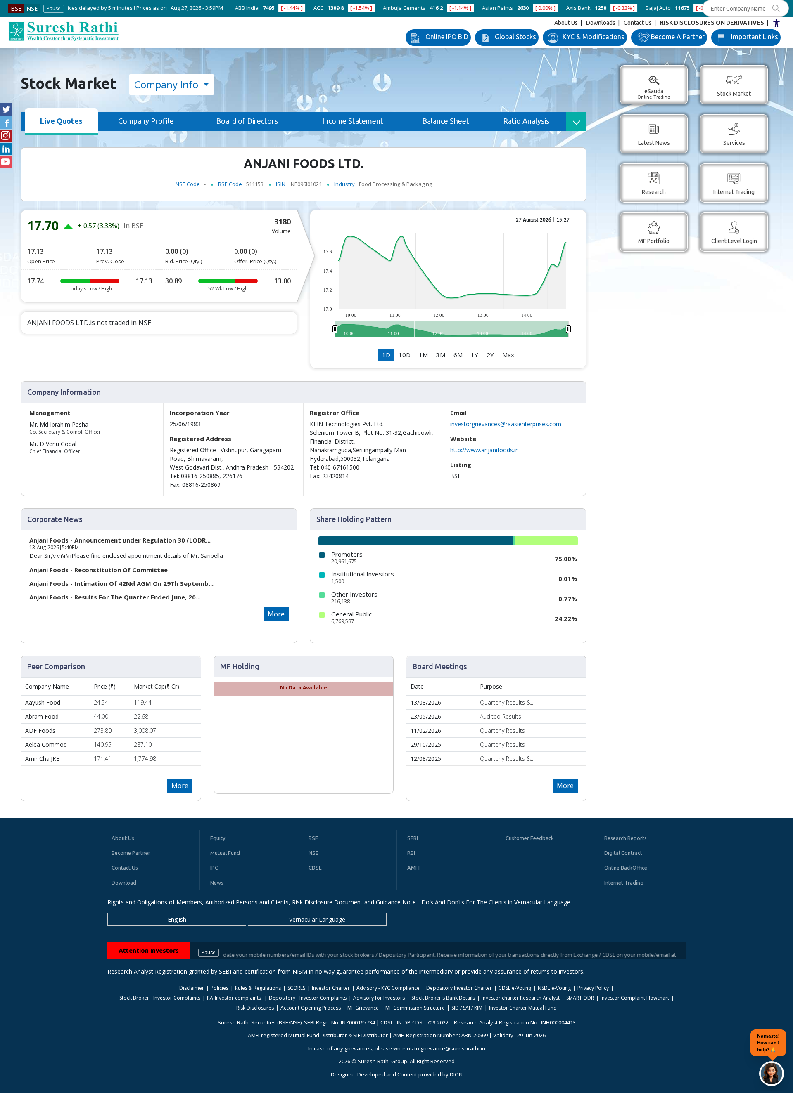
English (177, 919)
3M (440, 355)
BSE (16, 8)
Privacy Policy (593, 987)
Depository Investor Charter (459, 987)
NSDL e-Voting (554, 987)
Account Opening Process (310, 1007)
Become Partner (131, 853)
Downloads (600, 22)
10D (405, 355)
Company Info (167, 84)
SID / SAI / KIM (466, 1007)
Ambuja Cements (327, 8)
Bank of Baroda (671, 8)
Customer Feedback (530, 838)
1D (386, 355)
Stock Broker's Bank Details (443, 997)
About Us (566, 22)
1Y (474, 355)
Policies (219, 987)
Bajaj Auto (581, 8)
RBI (411, 853)
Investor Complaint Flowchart (635, 997)
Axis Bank (501, 8)
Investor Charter (331, 987)
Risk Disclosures (255, 1007)
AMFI (413, 868)
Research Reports (625, 838)
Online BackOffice (625, 868)
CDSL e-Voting (515, 987)
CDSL (315, 868)
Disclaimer (191, 987)
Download (124, 882)
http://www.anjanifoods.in (484, 450)
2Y (490, 355)
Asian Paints (420, 8)
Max (508, 355)
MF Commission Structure (415, 1007)
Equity (217, 838)
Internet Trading (623, 882)
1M (423, 355)
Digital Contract (623, 853)
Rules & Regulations (258, 987)
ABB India (169, 8)
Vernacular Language (317, 919)
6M (458, 355)
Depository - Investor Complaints (308, 997)
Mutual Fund (225, 853)
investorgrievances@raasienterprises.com (505, 424)
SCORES (296, 987)
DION (456, 1074)
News (216, 882)
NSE (32, 8)
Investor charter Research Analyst (521, 997)
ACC (241, 8)
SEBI (412, 838)
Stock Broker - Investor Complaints (159, 997)
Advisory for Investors (379, 997)
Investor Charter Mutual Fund (523, 1007)
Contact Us (638, 22)
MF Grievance (363, 1007)
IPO (214, 868)
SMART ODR (580, 997)
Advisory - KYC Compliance (388, 987)
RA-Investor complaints (234, 997)
